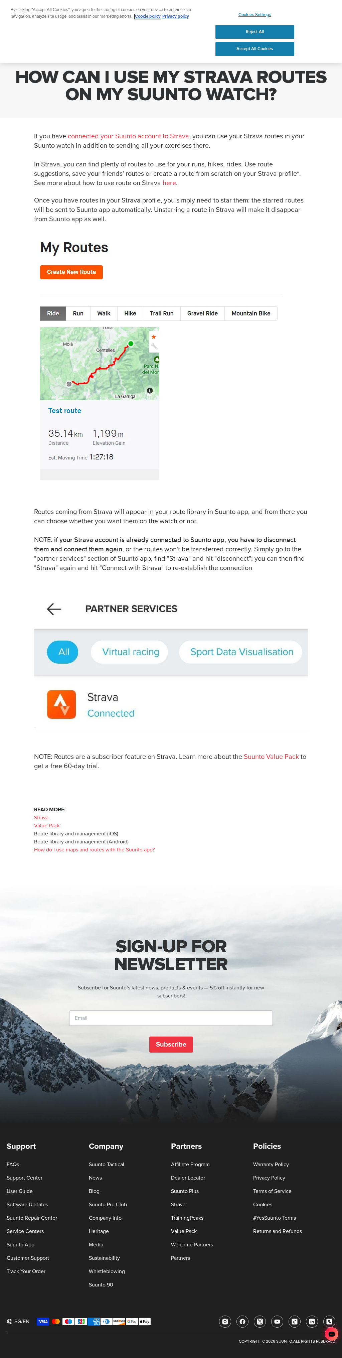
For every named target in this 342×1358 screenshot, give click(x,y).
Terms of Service (272, 1191)
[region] (171, 31)
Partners (180, 1258)
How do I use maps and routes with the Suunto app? (94, 849)
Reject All (255, 31)
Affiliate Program (190, 1164)
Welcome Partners (192, 1244)
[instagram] (225, 1322)
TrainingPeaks (187, 1218)
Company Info (105, 1218)
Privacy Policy (269, 1178)
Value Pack (47, 825)
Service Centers (25, 1231)
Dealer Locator (188, 1178)
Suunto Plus (185, 1191)
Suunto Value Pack (271, 757)
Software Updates (27, 1204)
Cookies (262, 1204)
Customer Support (28, 1258)
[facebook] (242, 1322)
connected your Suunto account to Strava (128, 136)
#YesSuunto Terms (274, 1218)
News (95, 1178)
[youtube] (277, 1322)
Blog (94, 1191)
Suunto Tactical (106, 1164)
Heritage (99, 1231)
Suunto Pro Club (108, 1204)
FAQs (13, 1164)
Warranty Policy (271, 1164)
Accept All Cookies (254, 48)
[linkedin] (312, 1322)
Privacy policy (175, 16)
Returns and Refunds (277, 1231)
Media (96, 1244)
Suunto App (20, 1244)
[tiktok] (295, 1322)
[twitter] (260, 1322)
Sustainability (104, 1258)
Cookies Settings (254, 14)
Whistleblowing (107, 1271)
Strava (41, 817)
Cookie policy (148, 16)
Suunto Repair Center (32, 1218)
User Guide (20, 1191)
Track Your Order (26, 1271)
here (169, 183)
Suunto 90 (101, 1284)
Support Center (24, 1178)
